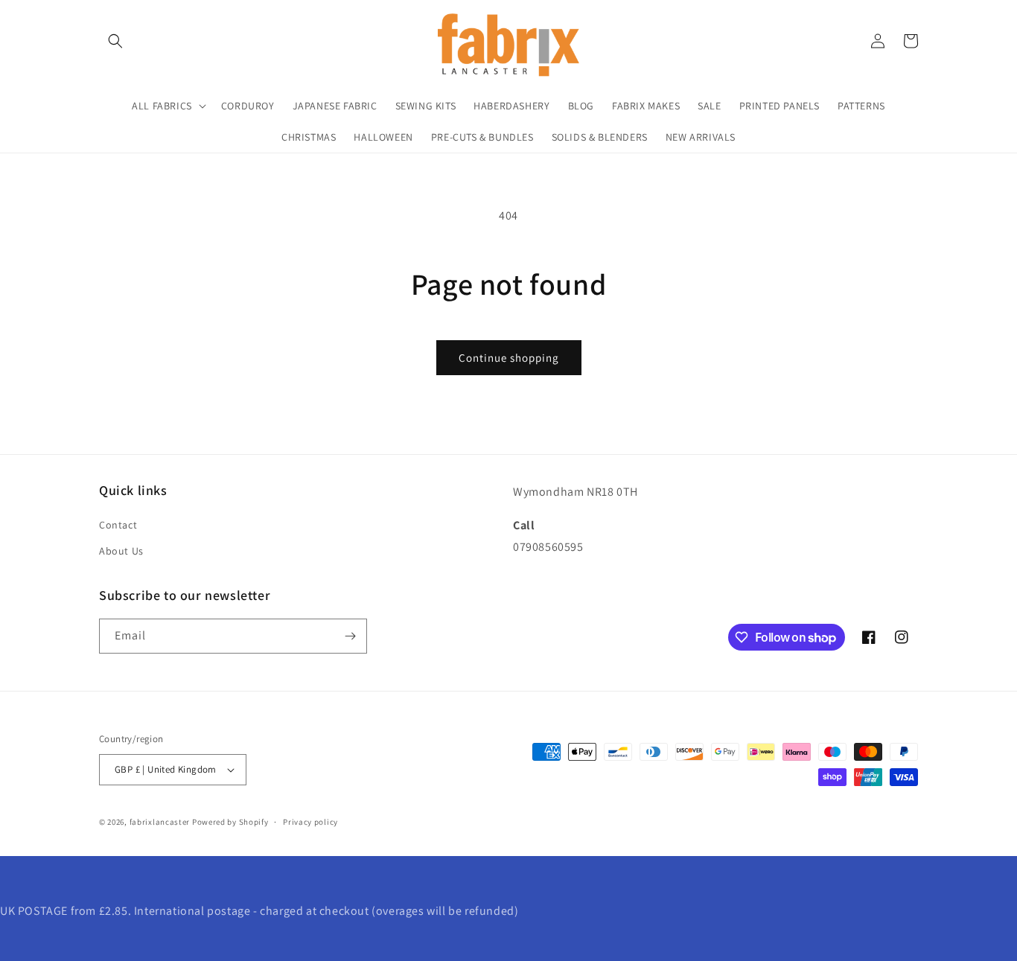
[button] (115, 41)
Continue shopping (509, 358)
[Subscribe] (350, 636)
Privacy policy (310, 822)
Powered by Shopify (230, 822)
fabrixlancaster (160, 822)
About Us (121, 551)
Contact (118, 524)
